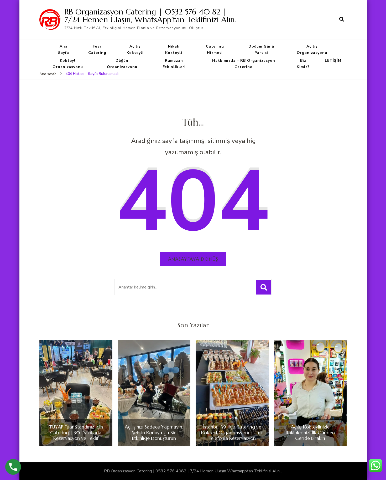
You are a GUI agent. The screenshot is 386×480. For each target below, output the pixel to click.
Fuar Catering (97, 49)
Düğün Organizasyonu (122, 63)
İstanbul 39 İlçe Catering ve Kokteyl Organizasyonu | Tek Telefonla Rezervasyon (232, 432)
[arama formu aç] (342, 19)
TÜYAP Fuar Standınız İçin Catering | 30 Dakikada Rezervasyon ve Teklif (76, 432)
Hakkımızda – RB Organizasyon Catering (243, 63)
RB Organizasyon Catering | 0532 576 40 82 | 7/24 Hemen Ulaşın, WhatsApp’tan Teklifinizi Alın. (150, 15)
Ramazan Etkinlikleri (174, 63)
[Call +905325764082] (13, 467)
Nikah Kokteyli (173, 49)
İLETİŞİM (332, 60)
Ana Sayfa (63, 49)
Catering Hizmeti (215, 49)
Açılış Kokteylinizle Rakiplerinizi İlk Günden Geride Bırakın (310, 432)
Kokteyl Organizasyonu (68, 63)
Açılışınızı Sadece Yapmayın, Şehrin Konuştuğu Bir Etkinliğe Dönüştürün (154, 432)
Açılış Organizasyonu (312, 49)
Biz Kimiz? (303, 63)
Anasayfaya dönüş (193, 259)
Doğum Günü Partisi (261, 49)
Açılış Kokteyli (135, 49)
